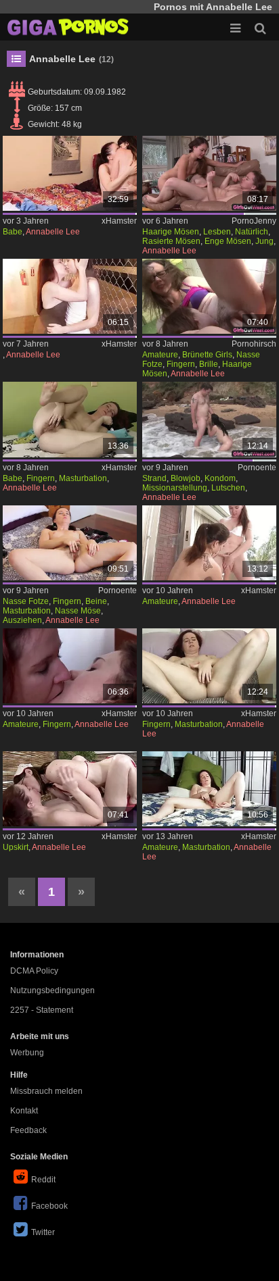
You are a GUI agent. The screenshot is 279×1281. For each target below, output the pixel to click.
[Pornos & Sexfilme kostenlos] (67, 27)
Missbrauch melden (46, 1091)
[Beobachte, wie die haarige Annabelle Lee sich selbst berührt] (70, 419)
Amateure (160, 354)
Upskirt (15, 847)
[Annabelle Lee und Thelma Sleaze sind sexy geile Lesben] (70, 173)
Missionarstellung (174, 488)
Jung (264, 241)
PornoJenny (254, 221)
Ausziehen (22, 620)
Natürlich (251, 231)
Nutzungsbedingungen (52, 990)
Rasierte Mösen (171, 241)
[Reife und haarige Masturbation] (209, 788)
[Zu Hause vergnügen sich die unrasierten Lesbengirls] (209, 173)
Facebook (49, 1206)
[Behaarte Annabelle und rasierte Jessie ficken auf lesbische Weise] (209, 542)
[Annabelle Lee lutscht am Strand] (209, 419)
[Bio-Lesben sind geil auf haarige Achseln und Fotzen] (209, 296)
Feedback (28, 1130)
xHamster (119, 221)
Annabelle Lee (53, 231)
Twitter (43, 1232)
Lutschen (228, 488)
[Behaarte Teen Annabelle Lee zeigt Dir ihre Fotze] (70, 542)
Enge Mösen (228, 241)
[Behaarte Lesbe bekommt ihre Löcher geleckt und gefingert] (70, 665)
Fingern (181, 364)
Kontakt (24, 1110)
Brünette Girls (207, 354)
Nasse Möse (78, 611)
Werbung (27, 1052)
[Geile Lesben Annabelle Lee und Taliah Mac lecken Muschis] (70, 296)
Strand (154, 478)
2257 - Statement (41, 1010)
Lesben (217, 231)
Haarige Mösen (170, 231)
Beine (96, 601)
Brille (208, 364)
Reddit (43, 1179)
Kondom (220, 478)
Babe (12, 231)
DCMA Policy (34, 971)
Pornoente (257, 467)
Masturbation (83, 478)
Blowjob (185, 478)
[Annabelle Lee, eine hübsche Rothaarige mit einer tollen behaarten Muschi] (209, 665)
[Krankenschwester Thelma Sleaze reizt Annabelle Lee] (70, 788)
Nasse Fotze (26, 601)
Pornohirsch (254, 344)
